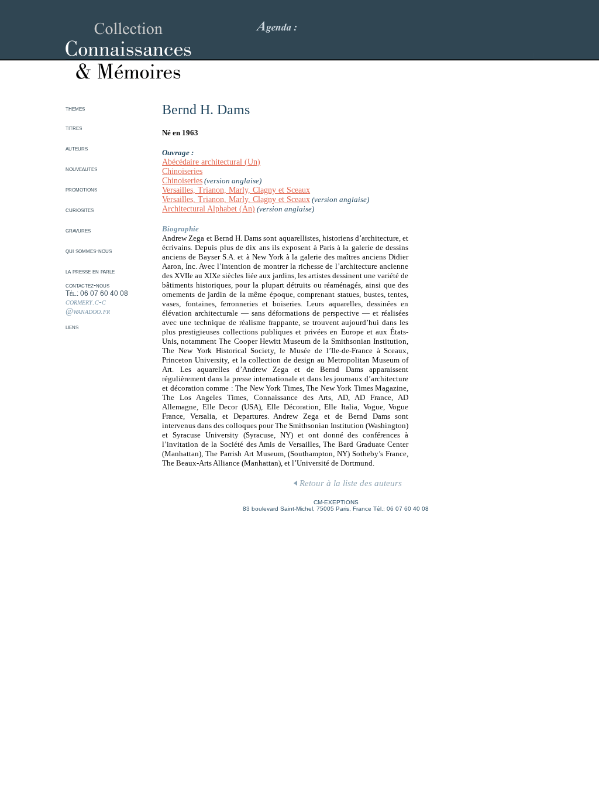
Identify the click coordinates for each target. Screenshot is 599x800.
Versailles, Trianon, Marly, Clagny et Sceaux (236, 190)
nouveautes (81, 169)
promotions (81, 189)
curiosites (80, 210)
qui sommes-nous (89, 251)
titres (74, 128)
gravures (78, 230)
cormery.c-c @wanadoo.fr (88, 307)
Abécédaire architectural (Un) (211, 162)
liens (72, 327)
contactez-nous (87, 285)
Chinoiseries (182, 171)
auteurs (77, 148)
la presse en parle (90, 271)
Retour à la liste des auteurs (349, 483)
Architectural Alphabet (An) (208, 208)
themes (75, 108)
